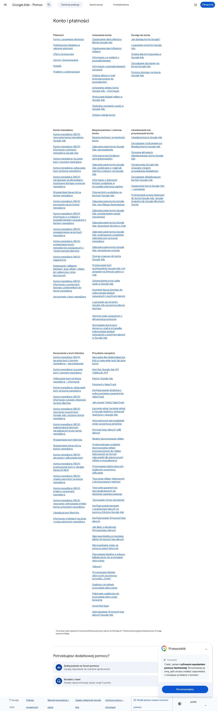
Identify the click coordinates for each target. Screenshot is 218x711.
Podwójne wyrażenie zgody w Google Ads (108, 108)
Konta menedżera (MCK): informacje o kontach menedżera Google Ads (66, 150)
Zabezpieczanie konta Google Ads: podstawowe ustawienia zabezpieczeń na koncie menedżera (108, 236)
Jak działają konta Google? (145, 39)
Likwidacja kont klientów (66, 512)
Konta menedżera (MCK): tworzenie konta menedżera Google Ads (68, 137)
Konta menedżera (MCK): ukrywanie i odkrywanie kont (68, 456)
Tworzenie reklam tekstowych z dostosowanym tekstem (108, 480)
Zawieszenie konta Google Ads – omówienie (147, 188)
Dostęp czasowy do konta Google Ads (106, 258)
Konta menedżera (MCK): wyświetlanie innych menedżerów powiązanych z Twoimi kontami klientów (68, 246)
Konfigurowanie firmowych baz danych (109, 520)
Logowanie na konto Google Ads (146, 47)
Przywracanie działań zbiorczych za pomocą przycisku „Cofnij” (104, 575)
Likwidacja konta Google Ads (146, 137)
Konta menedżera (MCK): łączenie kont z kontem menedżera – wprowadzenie (68, 360)
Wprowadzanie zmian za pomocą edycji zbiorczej (105, 547)
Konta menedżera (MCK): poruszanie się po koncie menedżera (66, 204)
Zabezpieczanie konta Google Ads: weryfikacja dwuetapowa (108, 203)
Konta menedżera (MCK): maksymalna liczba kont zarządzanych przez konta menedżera (67, 429)
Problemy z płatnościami (66, 71)
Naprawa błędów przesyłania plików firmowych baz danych (108, 538)
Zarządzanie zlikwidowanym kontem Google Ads (146, 179)
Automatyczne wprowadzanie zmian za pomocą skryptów (108, 422)
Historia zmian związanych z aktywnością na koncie (107, 318)
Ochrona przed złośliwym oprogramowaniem (106, 157)
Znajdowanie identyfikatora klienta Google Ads (106, 41)
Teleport (97, 566)
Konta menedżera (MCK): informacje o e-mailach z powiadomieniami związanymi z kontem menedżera (69, 218)
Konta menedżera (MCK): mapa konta (66, 258)
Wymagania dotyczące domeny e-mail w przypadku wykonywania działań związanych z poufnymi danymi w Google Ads (108, 331)
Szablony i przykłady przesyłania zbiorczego (104, 586)
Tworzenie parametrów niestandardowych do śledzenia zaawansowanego (107, 491)
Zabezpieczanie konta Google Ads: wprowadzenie (108, 148)
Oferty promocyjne (63, 54)
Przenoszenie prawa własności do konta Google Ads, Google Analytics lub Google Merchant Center (147, 200)
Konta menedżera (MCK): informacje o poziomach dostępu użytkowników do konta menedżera (67, 286)
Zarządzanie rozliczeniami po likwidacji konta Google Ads (146, 145)
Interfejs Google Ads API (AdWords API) (105, 371)
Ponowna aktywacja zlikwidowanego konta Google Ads (147, 155)
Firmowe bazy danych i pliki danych (106, 431)
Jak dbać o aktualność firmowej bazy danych (104, 529)
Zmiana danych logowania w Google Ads (146, 56)
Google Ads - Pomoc (27, 5)
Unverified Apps (100, 606)
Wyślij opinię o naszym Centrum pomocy (151, 703)
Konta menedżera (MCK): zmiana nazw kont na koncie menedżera (68, 479)
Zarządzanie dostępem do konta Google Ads (145, 65)
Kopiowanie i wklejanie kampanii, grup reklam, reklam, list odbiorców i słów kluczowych (69, 270)
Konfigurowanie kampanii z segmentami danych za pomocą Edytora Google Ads (108, 509)
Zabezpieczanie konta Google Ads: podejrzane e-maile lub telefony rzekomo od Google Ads (108, 169)
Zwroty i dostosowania (65, 60)
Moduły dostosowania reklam (108, 438)
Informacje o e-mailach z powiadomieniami (105, 59)
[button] (5, 4)
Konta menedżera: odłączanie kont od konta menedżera (69, 170)
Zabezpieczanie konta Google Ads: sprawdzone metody (108, 249)
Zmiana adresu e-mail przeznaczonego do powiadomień (103, 78)
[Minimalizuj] (206, 648)
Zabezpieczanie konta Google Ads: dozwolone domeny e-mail (109, 224)
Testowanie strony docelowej (108, 500)
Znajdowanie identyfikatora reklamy (106, 50)
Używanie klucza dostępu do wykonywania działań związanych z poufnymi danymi (108, 293)
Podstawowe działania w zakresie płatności (66, 47)
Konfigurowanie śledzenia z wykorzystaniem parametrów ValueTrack (108, 393)
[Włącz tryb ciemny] (179, 703)
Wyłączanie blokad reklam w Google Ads (107, 98)
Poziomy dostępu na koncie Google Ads (146, 74)
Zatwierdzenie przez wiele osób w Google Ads (106, 282)
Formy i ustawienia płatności (68, 39)
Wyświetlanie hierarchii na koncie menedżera (67, 194)
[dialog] (185, 670)
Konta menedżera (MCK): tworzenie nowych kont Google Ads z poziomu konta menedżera (68, 413)
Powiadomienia (121, 4)
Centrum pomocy (70, 4)
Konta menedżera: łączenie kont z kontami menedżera (68, 160)
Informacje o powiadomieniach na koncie (108, 68)
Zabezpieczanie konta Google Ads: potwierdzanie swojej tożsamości (108, 213)
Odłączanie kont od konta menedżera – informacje (67, 380)
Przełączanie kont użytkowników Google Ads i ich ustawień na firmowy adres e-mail (108, 270)
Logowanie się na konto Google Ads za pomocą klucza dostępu (108, 305)
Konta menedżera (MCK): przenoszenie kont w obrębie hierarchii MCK (68, 467)
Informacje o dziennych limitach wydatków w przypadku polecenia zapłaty (107, 183)
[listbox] (198, 703)
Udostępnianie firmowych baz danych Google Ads (108, 613)
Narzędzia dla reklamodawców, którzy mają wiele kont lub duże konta (108, 360)
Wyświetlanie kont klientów (67, 439)
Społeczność (96, 4)
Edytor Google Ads (102, 378)
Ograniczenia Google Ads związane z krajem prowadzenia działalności (144, 168)
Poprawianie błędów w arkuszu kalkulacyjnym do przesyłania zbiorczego (108, 557)
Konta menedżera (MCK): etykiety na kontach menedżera (66, 491)
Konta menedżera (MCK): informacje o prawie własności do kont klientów (69, 400)
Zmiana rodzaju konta (103, 115)
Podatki (57, 66)
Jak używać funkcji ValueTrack (108, 402)
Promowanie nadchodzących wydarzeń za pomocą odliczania (108, 469)
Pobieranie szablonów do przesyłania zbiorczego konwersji (105, 597)
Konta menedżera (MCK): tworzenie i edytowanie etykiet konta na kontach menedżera (69, 503)
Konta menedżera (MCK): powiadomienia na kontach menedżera (67, 232)
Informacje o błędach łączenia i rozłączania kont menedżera (69, 520)
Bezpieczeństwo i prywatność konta (108, 139)
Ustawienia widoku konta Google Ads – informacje (105, 89)
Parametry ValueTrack (104, 384)
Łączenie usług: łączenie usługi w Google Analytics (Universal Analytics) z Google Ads (108, 411)
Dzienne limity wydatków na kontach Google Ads (107, 194)
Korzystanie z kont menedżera (69, 296)
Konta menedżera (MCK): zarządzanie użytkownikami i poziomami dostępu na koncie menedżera (69, 182)
